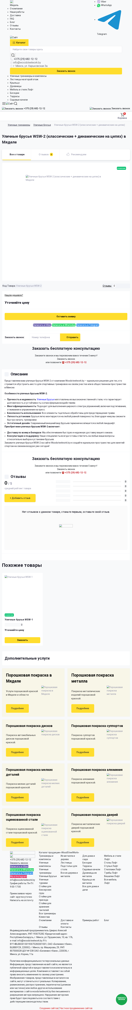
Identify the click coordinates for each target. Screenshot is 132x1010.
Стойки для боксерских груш (45, 889)
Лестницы (66, 862)
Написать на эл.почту (21, 900)
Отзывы (14, 25)
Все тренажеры (47, 913)
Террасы (14, 96)
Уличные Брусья (48, 876)
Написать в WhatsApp (63, 325)
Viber (103, 1)
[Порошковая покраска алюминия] (115, 778)
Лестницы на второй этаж (24, 79)
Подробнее (17, 708)
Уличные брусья (42, 125)
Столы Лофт (110, 862)
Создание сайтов (49, 1008)
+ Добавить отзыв (20, 498)
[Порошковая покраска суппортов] (115, 734)
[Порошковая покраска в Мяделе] (50, 691)
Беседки (14, 93)
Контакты (15, 29)
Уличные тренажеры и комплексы (28, 76)
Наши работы (17, 12)
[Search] (16, 104)
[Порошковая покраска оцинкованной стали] (50, 830)
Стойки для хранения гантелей (45, 906)
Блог (12, 22)
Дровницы (15, 86)
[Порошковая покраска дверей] (115, 821)
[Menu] (4, 104)
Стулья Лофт (111, 866)
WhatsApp (106, 5)
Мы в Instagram (18, 876)
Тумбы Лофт (111, 873)
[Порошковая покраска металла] (115, 691)
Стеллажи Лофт (112, 869)
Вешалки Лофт (112, 876)
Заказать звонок (66, 71)
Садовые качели (19, 99)
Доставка (15, 15)
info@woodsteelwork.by (27, 62)
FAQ (12, 18)
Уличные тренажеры (19, 125)
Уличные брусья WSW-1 (19, 619)
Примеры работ (90, 920)
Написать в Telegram (87, 325)
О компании (16, 8)
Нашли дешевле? (14, 295)
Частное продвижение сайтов (76, 1008)
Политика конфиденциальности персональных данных (39, 961)
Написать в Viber (42, 325)
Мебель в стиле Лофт (21, 89)
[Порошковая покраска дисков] (50, 732)
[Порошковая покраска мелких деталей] (50, 783)
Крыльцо (15, 83)
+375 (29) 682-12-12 (26, 59)
